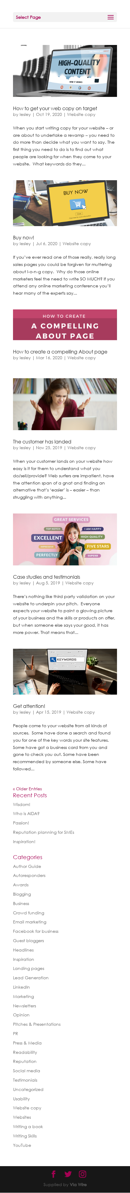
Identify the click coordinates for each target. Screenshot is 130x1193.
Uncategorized (28, 1089)
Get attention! (29, 706)
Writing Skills (25, 1135)
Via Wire (78, 1184)
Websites (22, 1117)
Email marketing (29, 921)
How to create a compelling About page (60, 352)
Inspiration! (24, 841)
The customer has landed (42, 442)
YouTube (22, 1145)
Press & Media (27, 1042)
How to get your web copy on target (55, 108)
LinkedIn (21, 987)
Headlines (23, 949)
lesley (25, 114)
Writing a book (28, 1126)
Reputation (25, 1061)
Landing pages (28, 968)
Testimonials (25, 1080)
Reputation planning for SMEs (43, 832)
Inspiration (23, 959)
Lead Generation (31, 977)
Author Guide (27, 866)
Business (21, 903)
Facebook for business (35, 931)
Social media (26, 1070)
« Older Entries (27, 788)
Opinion (21, 1014)
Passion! (21, 822)
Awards (20, 884)
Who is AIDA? (26, 813)
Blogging (22, 894)
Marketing (23, 996)
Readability (25, 1052)
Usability (21, 1098)
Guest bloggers (28, 940)
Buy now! (23, 238)
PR (15, 1033)
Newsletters (24, 1005)
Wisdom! (21, 804)
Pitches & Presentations (36, 1024)
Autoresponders (29, 875)
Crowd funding (28, 912)
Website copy (81, 114)
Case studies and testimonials (46, 577)
